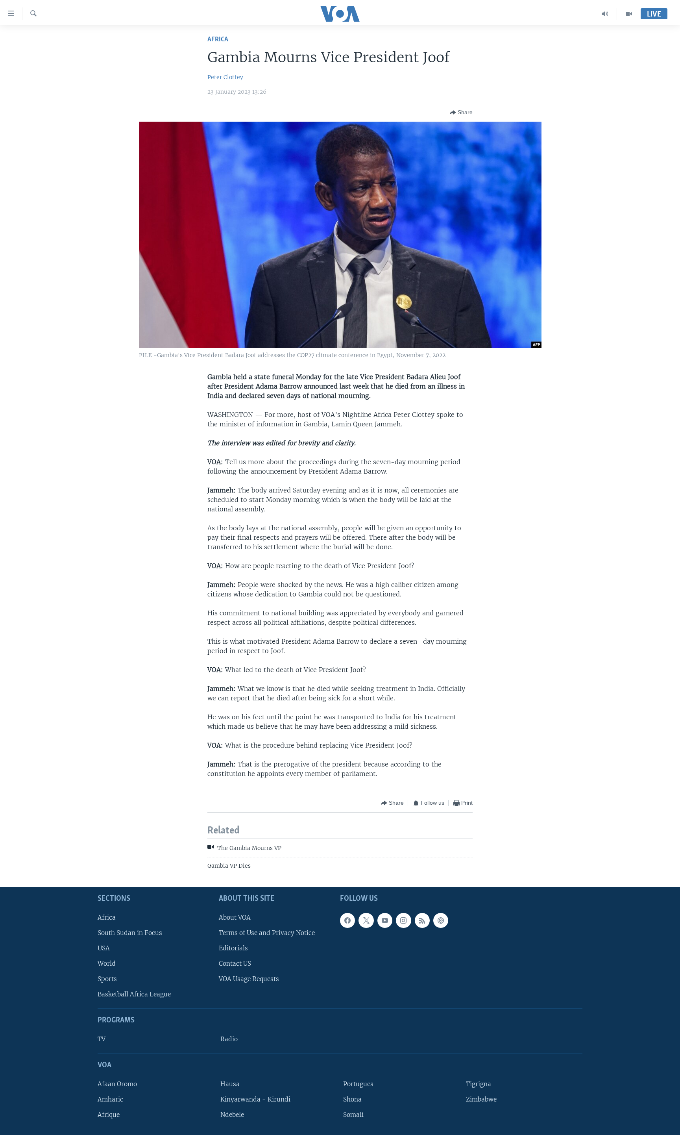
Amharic (110, 1099)
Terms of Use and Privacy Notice (267, 933)
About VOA (235, 917)
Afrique (109, 1114)
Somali (353, 1114)
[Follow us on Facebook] (347, 920)
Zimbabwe (481, 1099)
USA (104, 948)
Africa (217, 39)
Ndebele (232, 1114)
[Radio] (605, 14)
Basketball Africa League (134, 994)
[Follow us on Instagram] (403, 920)
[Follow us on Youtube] (384, 920)
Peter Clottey (225, 77)
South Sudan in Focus (130, 933)
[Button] (461, 112)
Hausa (230, 1084)
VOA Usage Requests (249, 979)
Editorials (233, 948)
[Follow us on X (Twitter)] (365, 920)
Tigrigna (478, 1084)
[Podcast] (440, 920)
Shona (352, 1099)
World (107, 963)
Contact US (235, 963)
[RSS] (422, 920)
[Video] (629, 14)
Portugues (358, 1084)
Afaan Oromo (117, 1084)
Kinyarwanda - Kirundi (255, 1099)
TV (101, 1039)
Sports (107, 979)
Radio (229, 1039)
